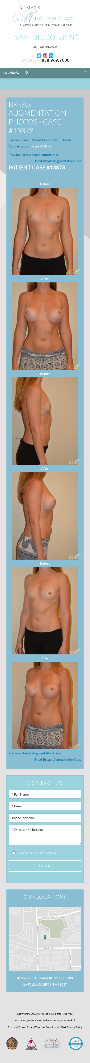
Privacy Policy (26, 1027)
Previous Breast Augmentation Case (34, 154)
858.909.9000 (55, 60)
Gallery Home (19, 140)
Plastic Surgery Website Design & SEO (36, 1020)
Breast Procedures (45, 140)
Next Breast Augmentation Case (58, 161)
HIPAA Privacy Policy (70, 1027)
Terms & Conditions (46, 1027)
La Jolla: (9, 73)
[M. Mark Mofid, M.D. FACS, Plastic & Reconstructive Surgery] (40, 18)
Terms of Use (47, 853)
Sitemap (12, 1027)
